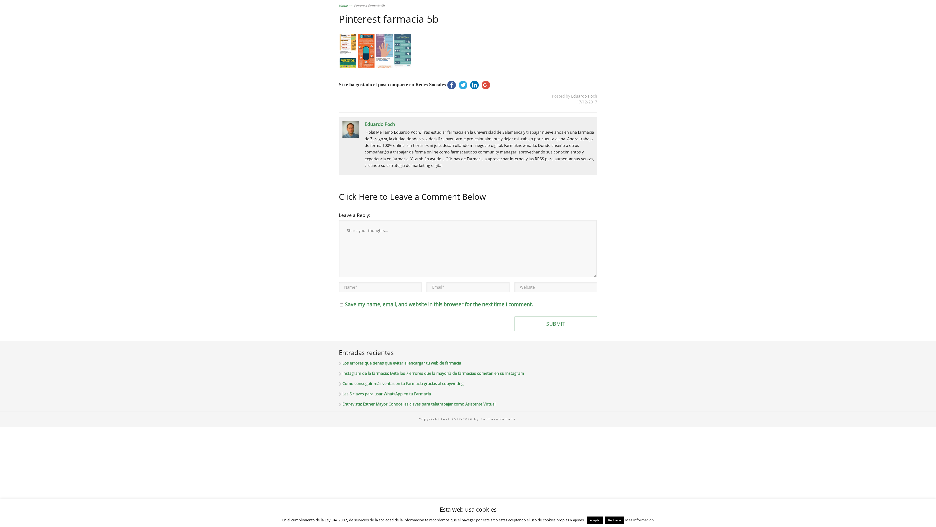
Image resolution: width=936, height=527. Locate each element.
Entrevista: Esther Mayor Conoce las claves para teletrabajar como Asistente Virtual (419, 404)
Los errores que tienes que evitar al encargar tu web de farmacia (401, 363)
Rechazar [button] (614, 520)
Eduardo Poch (584, 96)
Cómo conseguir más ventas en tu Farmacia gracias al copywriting (403, 383)
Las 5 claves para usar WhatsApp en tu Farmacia (386, 393)
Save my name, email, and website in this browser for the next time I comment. (439, 304)
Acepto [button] (595, 520)
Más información (639, 519)
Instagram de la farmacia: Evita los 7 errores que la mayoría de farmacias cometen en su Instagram (433, 373)
